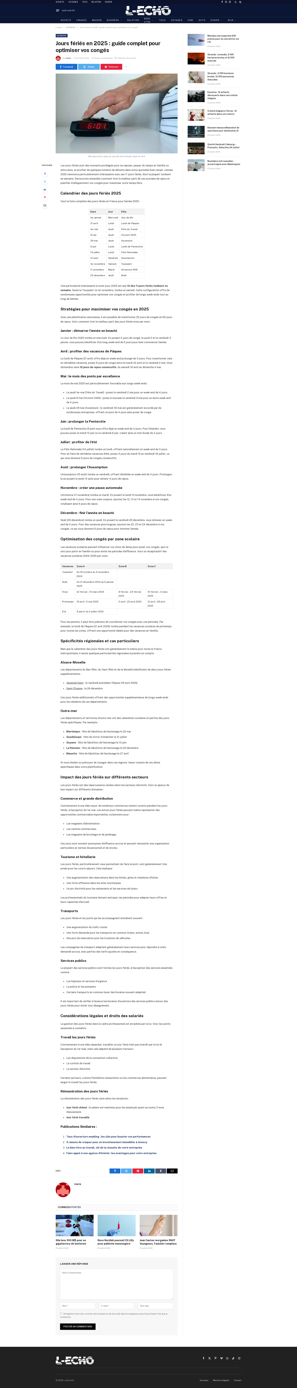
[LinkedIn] (45, 189)
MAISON (97, 20)
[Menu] (57, 10)
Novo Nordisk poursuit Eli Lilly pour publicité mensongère (116, 1242)
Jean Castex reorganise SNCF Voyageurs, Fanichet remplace (158, 1242)
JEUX (231, 20)
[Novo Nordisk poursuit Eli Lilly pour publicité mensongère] (117, 1225)
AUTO (202, 20)
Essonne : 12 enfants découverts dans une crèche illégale (222, 95)
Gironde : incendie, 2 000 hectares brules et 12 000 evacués (220, 57)
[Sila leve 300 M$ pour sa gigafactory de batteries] (75, 1225)
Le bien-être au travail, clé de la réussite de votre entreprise (104, 1147)
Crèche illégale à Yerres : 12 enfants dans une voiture (222, 112)
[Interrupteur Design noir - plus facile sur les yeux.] (235, 2)
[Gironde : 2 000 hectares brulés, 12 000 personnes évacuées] (196, 77)
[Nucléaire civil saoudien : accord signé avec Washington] (196, 165)
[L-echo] (148, 10)
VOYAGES (73, 2)
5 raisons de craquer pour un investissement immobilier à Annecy (106, 1142)
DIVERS (108, 2)
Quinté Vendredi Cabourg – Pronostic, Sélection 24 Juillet (223, 146)
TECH (84, 2)
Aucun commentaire (103, 58)
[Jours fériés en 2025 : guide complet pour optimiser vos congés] (117, 113)
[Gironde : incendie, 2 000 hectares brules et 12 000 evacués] (196, 58)
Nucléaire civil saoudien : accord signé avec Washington (223, 162)
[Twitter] (45, 181)
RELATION (96, 2)
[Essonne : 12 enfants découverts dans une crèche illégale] (196, 96)
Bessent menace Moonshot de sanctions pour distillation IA (223, 129)
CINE (190, 20)
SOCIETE (60, 2)
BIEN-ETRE (147, 20)
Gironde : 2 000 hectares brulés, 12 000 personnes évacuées (220, 76)
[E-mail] (45, 205)
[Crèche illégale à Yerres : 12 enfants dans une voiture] (196, 115)
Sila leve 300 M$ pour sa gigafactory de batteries (71, 1242)
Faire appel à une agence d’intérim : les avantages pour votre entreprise (111, 1153)
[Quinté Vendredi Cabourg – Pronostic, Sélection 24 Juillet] (196, 148)
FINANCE (82, 20)
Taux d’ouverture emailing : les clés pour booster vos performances (108, 1136)
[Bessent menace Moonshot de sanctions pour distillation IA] (196, 132)
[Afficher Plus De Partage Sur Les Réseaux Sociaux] (126, 67)
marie (68, 58)
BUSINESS (113, 20)
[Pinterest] (45, 197)
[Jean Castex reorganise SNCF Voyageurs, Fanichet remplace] (159, 1225)
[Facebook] (45, 174)
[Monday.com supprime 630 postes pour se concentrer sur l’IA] (196, 40)
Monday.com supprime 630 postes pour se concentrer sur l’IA (223, 39)
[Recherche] (240, 2)
